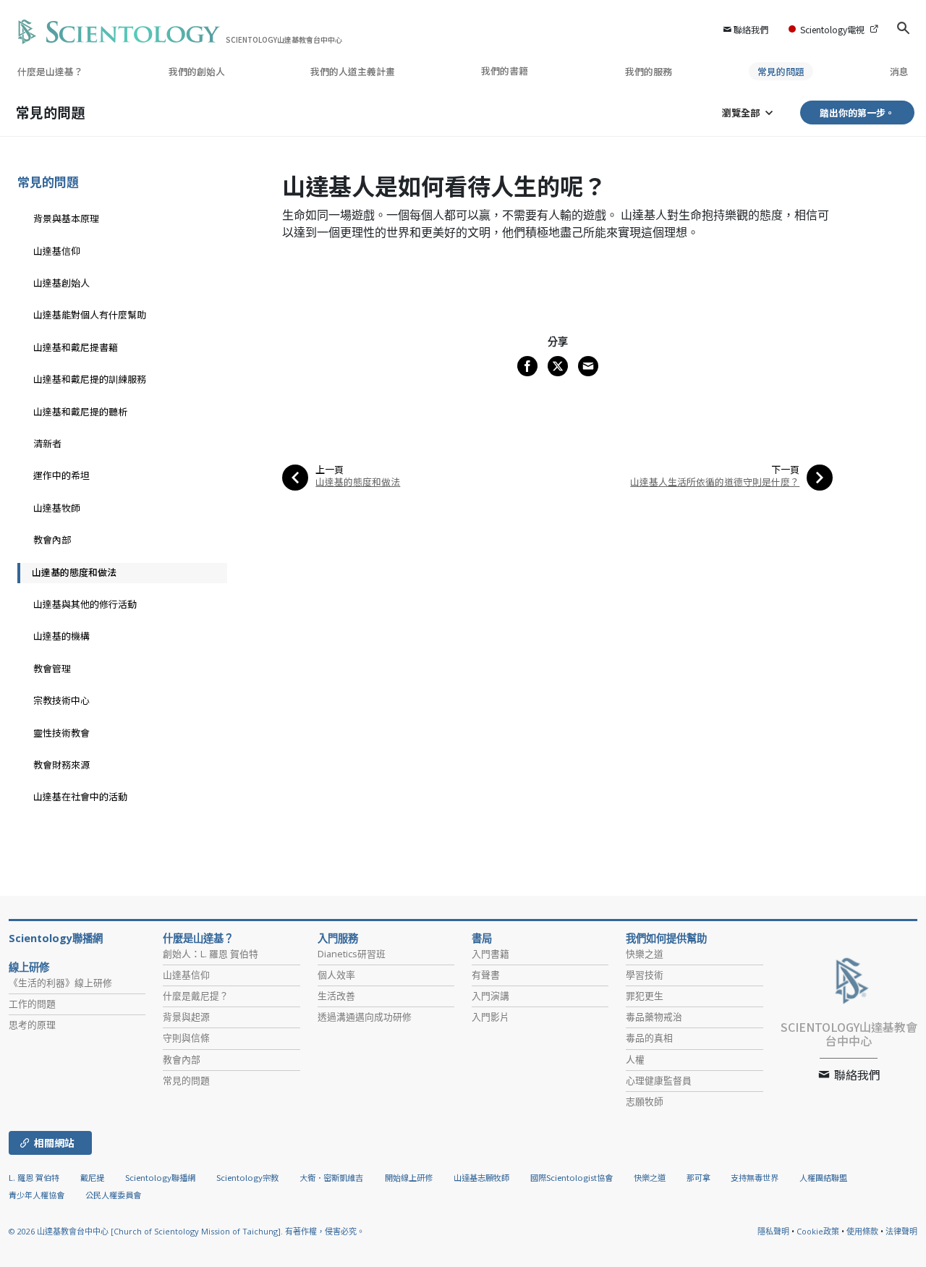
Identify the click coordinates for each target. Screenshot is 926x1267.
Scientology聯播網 (56, 938)
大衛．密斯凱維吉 (331, 1177)
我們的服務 (648, 71)
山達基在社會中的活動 (80, 796)
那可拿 (700, 1177)
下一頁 (785, 469)
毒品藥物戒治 (654, 1016)
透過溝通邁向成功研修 (365, 1016)
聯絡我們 (751, 29)
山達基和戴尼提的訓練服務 (89, 379)
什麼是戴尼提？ (196, 995)
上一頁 (329, 469)
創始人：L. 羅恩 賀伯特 (210, 953)
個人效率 (336, 974)
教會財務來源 (61, 764)
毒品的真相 (649, 1037)
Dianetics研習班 (352, 953)
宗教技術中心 (61, 700)
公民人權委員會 (113, 1194)
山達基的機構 (61, 636)
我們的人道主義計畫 (352, 71)
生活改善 (336, 995)
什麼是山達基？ (50, 71)
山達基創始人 (61, 282)
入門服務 (338, 938)
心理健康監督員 (659, 1080)
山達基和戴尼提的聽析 (80, 411)
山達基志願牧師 (481, 1177)
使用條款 (862, 1231)
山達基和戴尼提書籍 (75, 347)
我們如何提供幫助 (666, 938)
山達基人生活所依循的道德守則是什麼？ (714, 481)
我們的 (197, 71)
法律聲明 (901, 1231)
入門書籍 (490, 953)
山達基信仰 (56, 251)
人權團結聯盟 (823, 1177)
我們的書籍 (505, 70)
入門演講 (490, 995)
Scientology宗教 (247, 1177)
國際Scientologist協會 (571, 1177)
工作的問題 (32, 1003)
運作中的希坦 (61, 475)
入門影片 (490, 1016)
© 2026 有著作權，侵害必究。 (187, 1231)
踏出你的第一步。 (857, 112)
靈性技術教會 (61, 733)
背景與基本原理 (66, 218)
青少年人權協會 (36, 1194)
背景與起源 (186, 1016)
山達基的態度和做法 (357, 481)
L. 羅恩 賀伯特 (34, 1177)
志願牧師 (644, 1101)
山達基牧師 (56, 507)
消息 (899, 71)
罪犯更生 (644, 995)
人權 (635, 1059)
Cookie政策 (818, 1231)
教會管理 (52, 668)
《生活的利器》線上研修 (60, 982)
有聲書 (486, 974)
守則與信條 (186, 1037)
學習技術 (644, 974)
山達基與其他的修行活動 (85, 604)
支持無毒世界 (754, 1177)
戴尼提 (92, 1177)
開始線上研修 (409, 1177)
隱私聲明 (773, 1231)
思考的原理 (32, 1024)
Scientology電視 (832, 29)
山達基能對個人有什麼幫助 (89, 314)
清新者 (47, 443)
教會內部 (52, 539)
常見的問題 (780, 71)
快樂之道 (644, 953)
